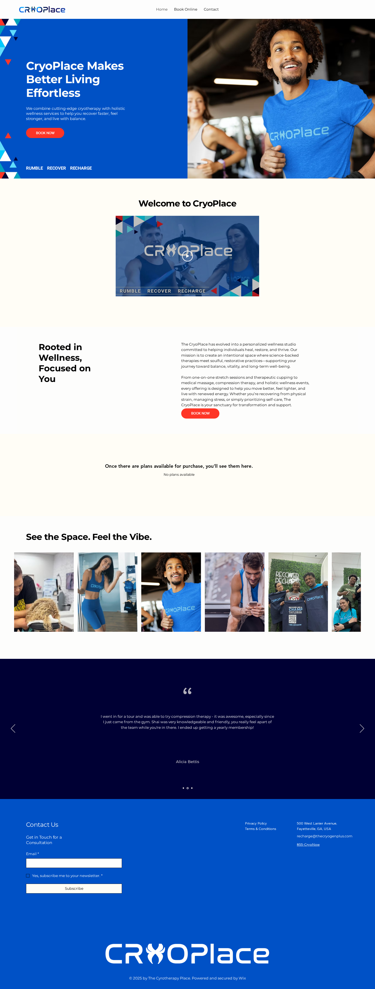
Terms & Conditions (260, 829)
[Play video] (187, 256)
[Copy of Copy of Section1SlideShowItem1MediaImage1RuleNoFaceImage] (191, 788)
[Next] (362, 728)
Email (32, 854)
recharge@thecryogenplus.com (324, 836)
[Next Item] (348, 592)
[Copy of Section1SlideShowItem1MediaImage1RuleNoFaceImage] (188, 788)
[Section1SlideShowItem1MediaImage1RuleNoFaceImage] (183, 788)
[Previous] (13, 728)
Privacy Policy (256, 823)
